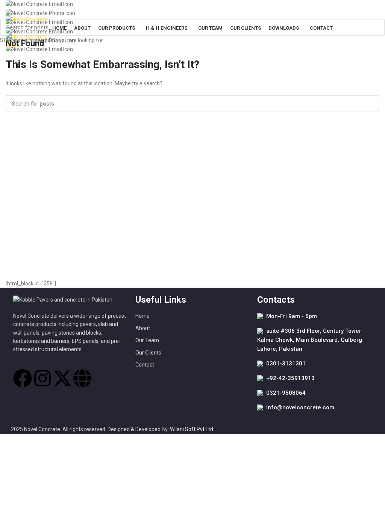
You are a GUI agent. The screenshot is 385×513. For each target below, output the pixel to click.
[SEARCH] (374, 27)
